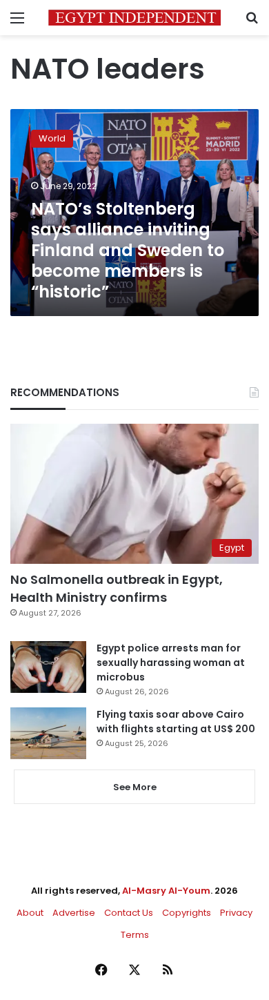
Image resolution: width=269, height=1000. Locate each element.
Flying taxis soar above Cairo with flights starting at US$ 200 (176, 721)
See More (135, 787)
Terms (135, 934)
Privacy (236, 912)
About (30, 912)
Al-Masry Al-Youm (166, 890)
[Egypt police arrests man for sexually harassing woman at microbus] (48, 667)
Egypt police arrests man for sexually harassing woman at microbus (171, 662)
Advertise (73, 912)
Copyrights (186, 912)
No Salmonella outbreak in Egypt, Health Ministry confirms (116, 588)
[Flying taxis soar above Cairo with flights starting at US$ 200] (48, 733)
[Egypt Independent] (134, 18)
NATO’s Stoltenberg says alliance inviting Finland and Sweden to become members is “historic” (127, 250)
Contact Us (128, 912)
